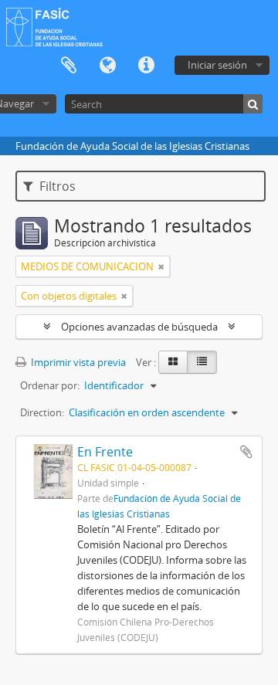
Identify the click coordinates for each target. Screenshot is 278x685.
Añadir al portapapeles (246, 451)
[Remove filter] (161, 266)
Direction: (42, 412)
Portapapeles (68, 65)
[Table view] (202, 362)
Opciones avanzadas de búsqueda (139, 327)
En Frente (105, 451)
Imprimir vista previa (77, 362)
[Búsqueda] (253, 104)
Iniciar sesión (217, 65)
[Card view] (173, 362)
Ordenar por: (50, 385)
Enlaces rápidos (146, 65)
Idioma (107, 65)
